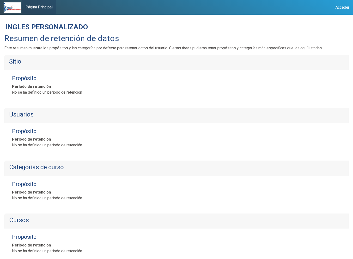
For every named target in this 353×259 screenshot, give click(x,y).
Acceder (342, 7)
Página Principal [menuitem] (39, 7)
